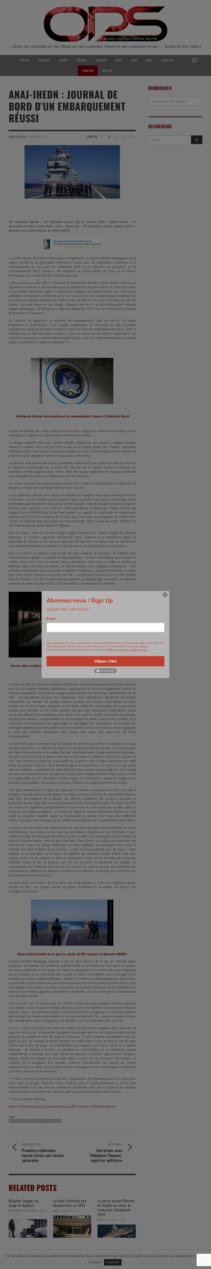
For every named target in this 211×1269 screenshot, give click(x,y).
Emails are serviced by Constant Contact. (126, 649)
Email (51, 618)
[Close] (165, 594)
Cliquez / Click (106, 661)
